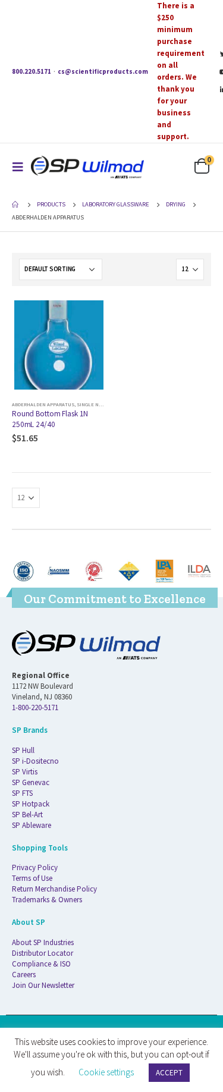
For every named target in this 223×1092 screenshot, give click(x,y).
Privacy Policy (35, 867)
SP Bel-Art (27, 814)
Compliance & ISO (41, 964)
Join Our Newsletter (43, 985)
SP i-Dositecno (35, 761)
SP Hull (23, 750)
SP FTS (22, 793)
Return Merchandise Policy (54, 889)
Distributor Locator (42, 953)
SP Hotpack (30, 804)
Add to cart (86, 317)
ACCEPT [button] (169, 1073)
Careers (24, 974)
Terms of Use (32, 878)
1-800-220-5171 (35, 707)
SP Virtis (24, 772)
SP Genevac (30, 782)
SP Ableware (31, 825)
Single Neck (92, 404)
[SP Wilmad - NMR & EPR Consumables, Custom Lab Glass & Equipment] (87, 167)
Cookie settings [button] (106, 1072)
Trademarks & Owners (47, 900)
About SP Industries (43, 942)
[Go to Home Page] (16, 204)
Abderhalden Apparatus (43, 404)
